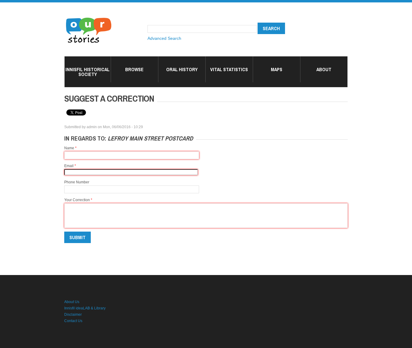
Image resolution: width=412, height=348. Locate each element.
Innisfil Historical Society (87, 72)
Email (70, 166)
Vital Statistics (229, 69)
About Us (71, 302)
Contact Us (73, 321)
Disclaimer (73, 314)
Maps (276, 69)
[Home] (88, 18)
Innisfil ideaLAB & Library (85, 308)
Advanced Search (164, 38)
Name (70, 148)
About (323, 69)
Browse (134, 69)
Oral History (182, 69)
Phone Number (76, 182)
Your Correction (78, 200)
